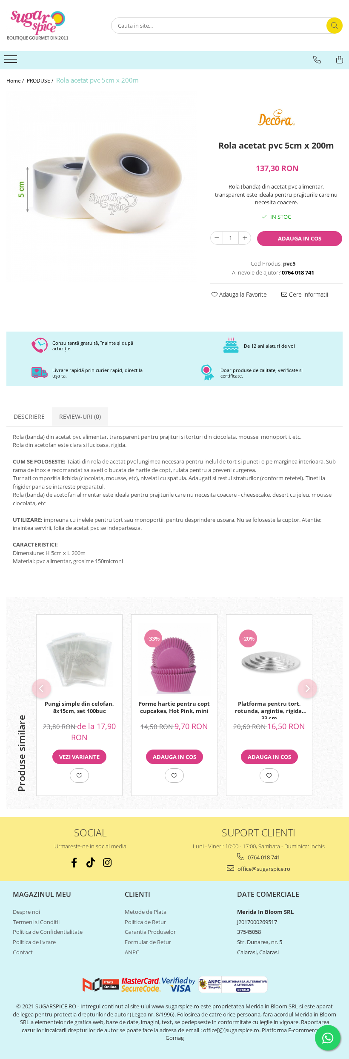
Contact (23, 952)
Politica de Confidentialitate (48, 932)
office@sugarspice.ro (263, 869)
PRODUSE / (40, 80)
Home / (15, 80)
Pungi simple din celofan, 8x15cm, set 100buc (79, 707)
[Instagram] (107, 862)
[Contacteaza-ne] (317, 59)
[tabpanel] (101, 186)
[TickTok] (90, 862)
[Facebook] (73, 862)
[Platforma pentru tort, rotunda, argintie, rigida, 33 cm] (269, 659)
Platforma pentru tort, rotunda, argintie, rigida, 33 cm (269, 709)
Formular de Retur (148, 942)
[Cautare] (334, 25)
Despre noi (26, 912)
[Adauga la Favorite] (79, 775)
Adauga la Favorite (242, 294)
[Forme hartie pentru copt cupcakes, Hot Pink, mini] (174, 659)
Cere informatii (307, 294)
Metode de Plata (145, 912)
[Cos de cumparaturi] (339, 59)
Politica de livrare (34, 942)
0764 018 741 (263, 857)
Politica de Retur (145, 922)
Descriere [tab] (29, 416)
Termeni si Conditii (36, 922)
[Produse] (11, 61)
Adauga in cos (299, 238)
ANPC (132, 952)
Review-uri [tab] (80, 416)
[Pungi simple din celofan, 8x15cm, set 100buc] (79, 659)
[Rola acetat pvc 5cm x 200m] (101, 186)
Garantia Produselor (150, 932)
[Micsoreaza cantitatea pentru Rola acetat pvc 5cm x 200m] (216, 238)
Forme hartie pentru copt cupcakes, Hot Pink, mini (174, 707)
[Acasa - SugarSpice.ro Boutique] (49, 25)
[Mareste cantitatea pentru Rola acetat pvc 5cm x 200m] (244, 238)
